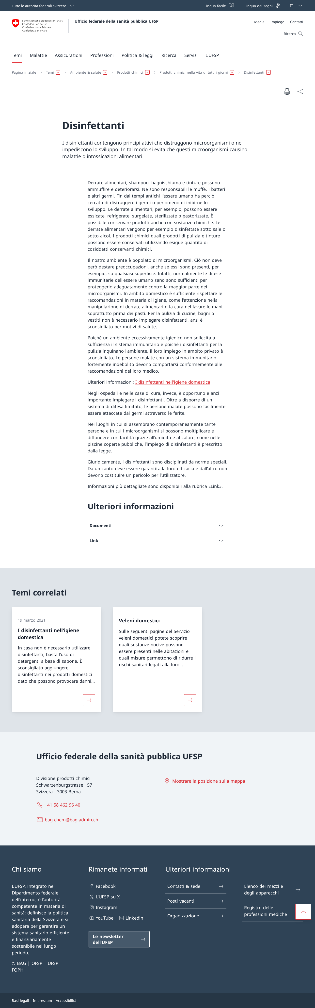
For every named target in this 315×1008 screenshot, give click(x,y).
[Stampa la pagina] (287, 91)
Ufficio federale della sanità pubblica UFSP (116, 21)
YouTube (104, 918)
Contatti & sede (183, 886)
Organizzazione (183, 916)
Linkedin (134, 918)
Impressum (42, 1000)
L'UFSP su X (108, 897)
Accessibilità (66, 1000)
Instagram (106, 907)
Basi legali (20, 1000)
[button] (17, 55)
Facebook (106, 886)
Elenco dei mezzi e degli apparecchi (263, 889)
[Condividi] (299, 91)
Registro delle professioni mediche (265, 911)
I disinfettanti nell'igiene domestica (172, 382)
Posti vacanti (180, 901)
